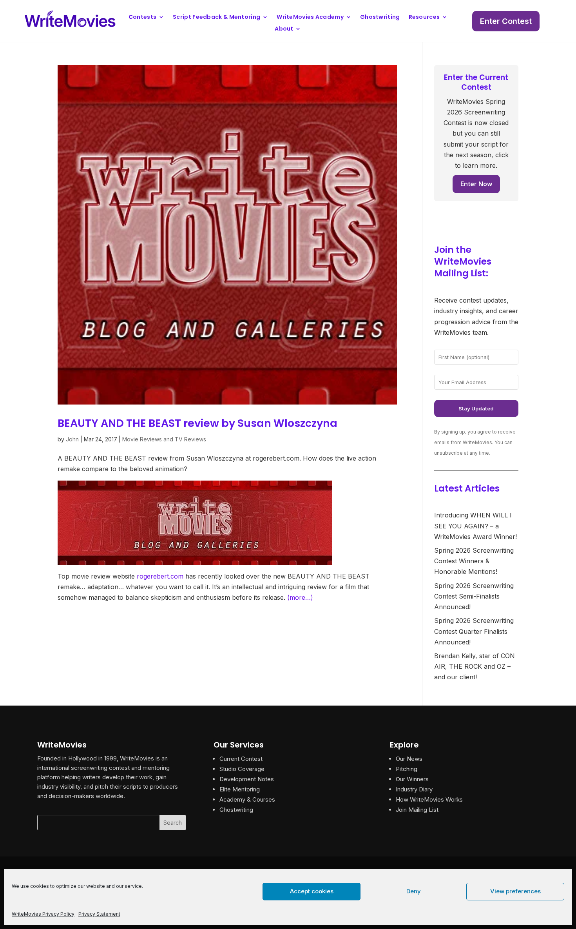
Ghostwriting (380, 17)
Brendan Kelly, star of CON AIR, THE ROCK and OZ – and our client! (474, 666)
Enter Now (476, 184)
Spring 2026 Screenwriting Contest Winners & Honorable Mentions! (474, 560)
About (284, 29)
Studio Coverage (241, 769)
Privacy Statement (99, 914)
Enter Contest (506, 21)
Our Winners (412, 779)
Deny (413, 891)
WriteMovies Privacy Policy (43, 914)
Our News (409, 758)
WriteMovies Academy (310, 17)
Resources (424, 17)
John (72, 439)
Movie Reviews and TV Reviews (164, 439)
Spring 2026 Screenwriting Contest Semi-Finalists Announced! (474, 596)
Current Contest (241, 758)
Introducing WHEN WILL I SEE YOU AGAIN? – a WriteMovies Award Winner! (475, 525)
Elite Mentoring (239, 789)
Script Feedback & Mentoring (216, 17)
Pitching (406, 769)
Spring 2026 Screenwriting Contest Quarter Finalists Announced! (474, 631)
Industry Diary (414, 789)
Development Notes (246, 779)
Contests (142, 17)
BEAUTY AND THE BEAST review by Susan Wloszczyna (197, 423)
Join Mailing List (417, 809)
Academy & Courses (247, 799)
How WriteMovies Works (429, 799)
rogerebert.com (160, 576)
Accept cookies (311, 891)
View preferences (515, 891)
